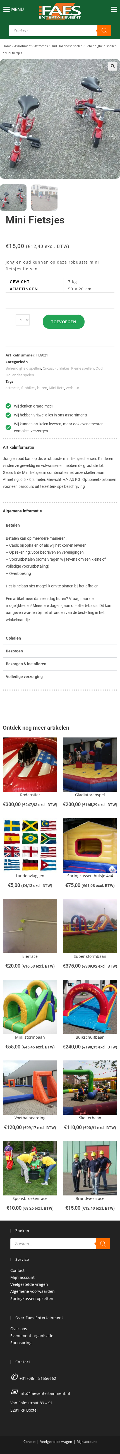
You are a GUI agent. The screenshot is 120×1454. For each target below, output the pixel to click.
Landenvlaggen (30, 875)
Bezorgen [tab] (14, 651)
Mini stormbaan (30, 1037)
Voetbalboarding (30, 1117)
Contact (17, 1270)
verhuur (72, 387)
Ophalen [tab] (13, 638)
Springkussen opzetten (31, 1298)
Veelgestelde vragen (29, 1284)
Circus (48, 368)
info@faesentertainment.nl (45, 1393)
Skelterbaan (90, 1117)
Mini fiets (56, 387)
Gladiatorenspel (90, 794)
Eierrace (30, 956)
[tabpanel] (60, 582)
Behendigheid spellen (101, 46)
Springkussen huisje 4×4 (90, 875)
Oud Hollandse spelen (67, 46)
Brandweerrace (90, 1198)
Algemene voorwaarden (32, 1291)
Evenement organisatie (31, 1335)
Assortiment (23, 46)
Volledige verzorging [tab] (24, 676)
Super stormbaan (90, 956)
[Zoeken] (104, 30)
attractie (13, 387)
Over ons (18, 1328)
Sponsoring (21, 1342)
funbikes (28, 387)
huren (42, 387)
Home (7, 46)
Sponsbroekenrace (30, 1198)
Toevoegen (63, 321)
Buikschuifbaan (90, 1037)
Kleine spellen (82, 368)
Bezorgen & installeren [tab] (26, 664)
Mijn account (22, 1277)
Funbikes (61, 368)
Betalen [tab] (13, 525)
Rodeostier (30, 794)
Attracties (41, 46)
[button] (112, 66)
